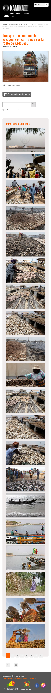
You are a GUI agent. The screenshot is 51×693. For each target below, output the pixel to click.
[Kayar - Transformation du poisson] (25, 218)
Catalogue (13, 24)
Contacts (6, 679)
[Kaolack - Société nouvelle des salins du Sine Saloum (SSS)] (25, 140)
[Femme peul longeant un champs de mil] (25, 584)
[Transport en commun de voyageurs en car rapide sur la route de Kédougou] (25, 66)
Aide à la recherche (12, 110)
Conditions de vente (19, 679)
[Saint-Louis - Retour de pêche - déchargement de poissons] (25, 479)
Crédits (32, 679)
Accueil (5, 24)
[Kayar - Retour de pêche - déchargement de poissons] (25, 166)
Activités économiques (27, 24)
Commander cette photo (18, 94)
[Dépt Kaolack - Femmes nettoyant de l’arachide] (25, 610)
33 (16, 665)
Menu (14, 16)
